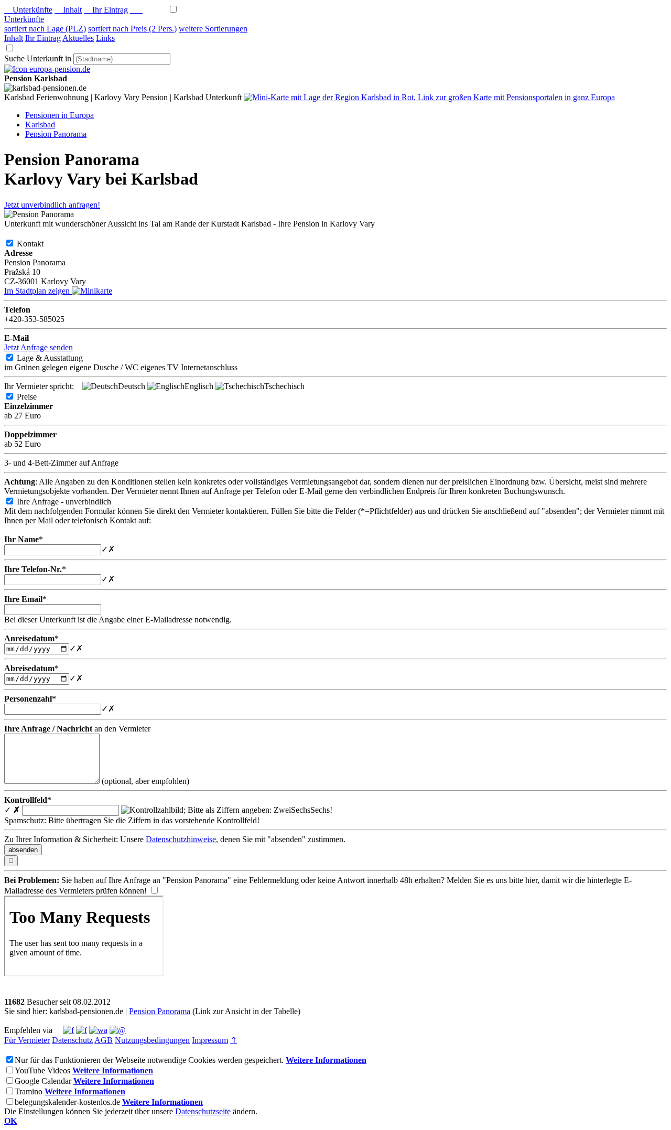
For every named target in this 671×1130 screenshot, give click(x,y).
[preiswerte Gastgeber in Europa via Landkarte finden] (429, 97)
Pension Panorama (159, 1011)
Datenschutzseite (203, 1111)
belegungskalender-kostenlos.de (67, 1101)
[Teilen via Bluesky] (81, 1030)
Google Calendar (43, 1081)
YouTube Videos (42, 1070)
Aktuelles (78, 38)
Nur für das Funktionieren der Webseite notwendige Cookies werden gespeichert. (149, 1060)
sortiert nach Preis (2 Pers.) (132, 28)
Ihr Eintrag (106, 9)
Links (105, 38)
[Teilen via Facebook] (68, 1030)
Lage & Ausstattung (58, 357)
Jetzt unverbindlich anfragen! (52, 204)
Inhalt (68, 9)
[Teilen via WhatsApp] (98, 1030)
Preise (35, 396)
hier (531, 880)
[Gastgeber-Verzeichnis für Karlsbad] (47, 68)
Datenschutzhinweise (181, 839)
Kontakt (38, 243)
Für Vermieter (27, 1040)
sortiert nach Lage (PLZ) (45, 28)
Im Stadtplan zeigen (38, 290)
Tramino (28, 1091)
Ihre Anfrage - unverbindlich (72, 501)
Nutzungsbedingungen (152, 1040)
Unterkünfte (28, 9)
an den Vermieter (77, 728)
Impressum (210, 1040)
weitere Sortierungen (213, 28)
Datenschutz (72, 1040)
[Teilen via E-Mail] (118, 1030)
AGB (103, 1040)
